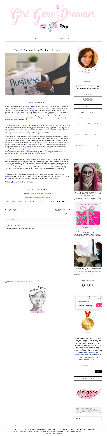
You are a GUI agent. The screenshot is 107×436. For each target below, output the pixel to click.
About (45, 38)
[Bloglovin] (87, 100)
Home (37, 38)
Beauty (87, 134)
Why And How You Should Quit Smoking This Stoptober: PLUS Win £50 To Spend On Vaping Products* (88, 193)
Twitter (26, 193)
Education (88, 151)
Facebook (33, 193)
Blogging (97, 134)
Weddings (79, 129)
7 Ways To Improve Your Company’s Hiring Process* (88, 269)
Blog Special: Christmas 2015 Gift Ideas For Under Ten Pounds (88, 231)
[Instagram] (91, 100)
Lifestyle (96, 118)
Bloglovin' (40, 193)
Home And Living (92, 123)
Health (89, 129)
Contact (53, 38)
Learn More (50, 434)
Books (97, 140)
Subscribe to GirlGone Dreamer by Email (37, 197)
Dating (80, 123)
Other (98, 145)
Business (39, 201)
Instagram (48, 193)
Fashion (79, 134)
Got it (59, 434)
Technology (80, 145)
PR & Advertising (66, 38)
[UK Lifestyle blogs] (88, 333)
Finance (89, 140)
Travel (97, 129)
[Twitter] (84, 100)
